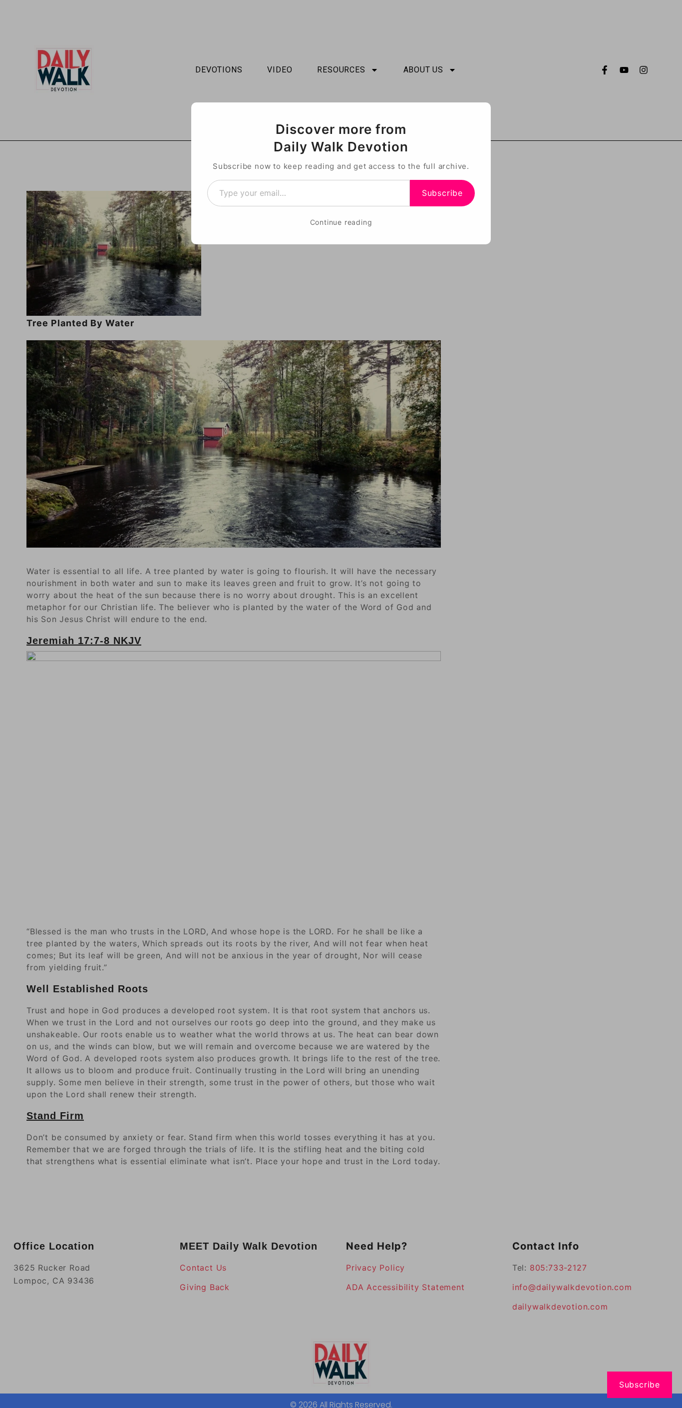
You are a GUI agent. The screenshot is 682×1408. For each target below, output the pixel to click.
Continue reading (341, 222)
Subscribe (442, 193)
